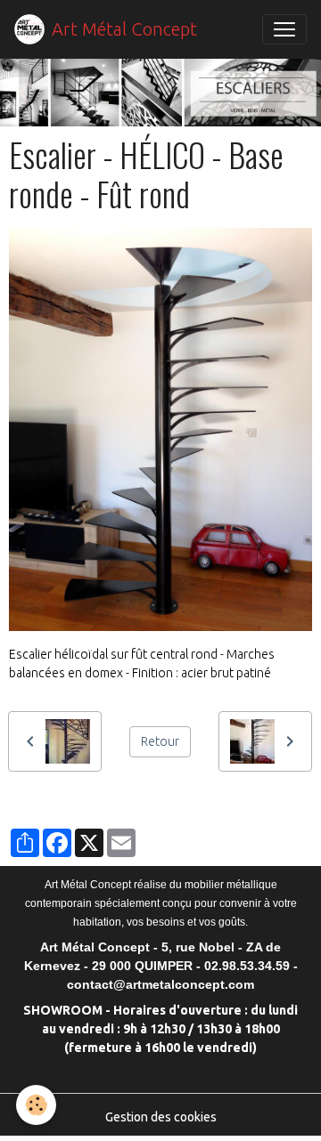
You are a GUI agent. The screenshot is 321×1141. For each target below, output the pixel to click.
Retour (160, 741)
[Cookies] (36, 1105)
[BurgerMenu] (284, 29)
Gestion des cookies (161, 1117)
